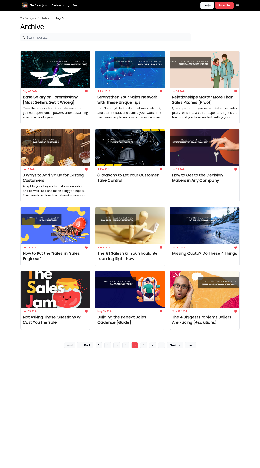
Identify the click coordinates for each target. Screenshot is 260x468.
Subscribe (224, 5)
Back (87, 345)
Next (173, 345)
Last (190, 345)
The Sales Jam (28, 18)
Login (207, 5)
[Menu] (237, 5)
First (70, 345)
